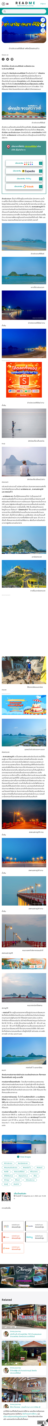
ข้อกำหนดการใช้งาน (30, 1414)
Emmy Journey (15, 1331)
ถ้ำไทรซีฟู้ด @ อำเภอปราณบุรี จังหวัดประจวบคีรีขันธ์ (23, 1371)
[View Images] (9, 1139)
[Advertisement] (24, 627)
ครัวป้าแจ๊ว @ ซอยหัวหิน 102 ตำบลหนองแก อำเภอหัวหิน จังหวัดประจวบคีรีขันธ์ (26, 1335)
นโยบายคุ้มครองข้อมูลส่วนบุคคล (15, 1416)
